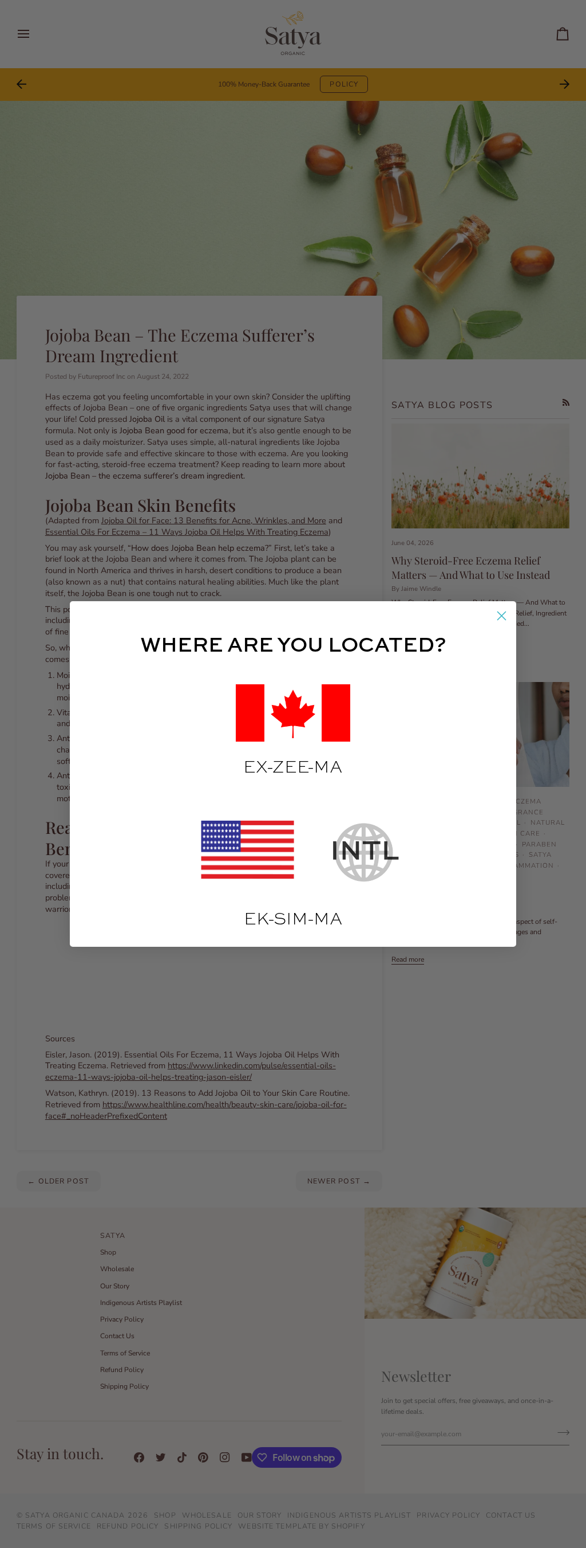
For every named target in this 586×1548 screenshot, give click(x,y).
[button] (293, 713)
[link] (250, 852)
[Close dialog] (502, 616)
